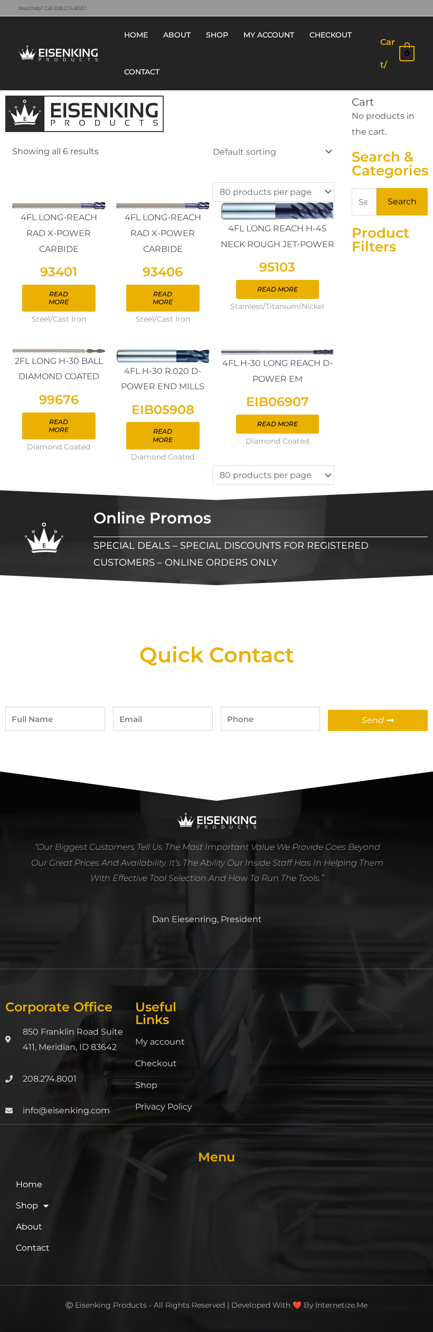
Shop (146, 1085)
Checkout (156, 1063)
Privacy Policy (163, 1107)
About (29, 1227)
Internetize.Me (341, 1305)
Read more (59, 298)
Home (29, 1184)
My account (160, 1042)
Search (402, 201)
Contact (33, 1248)
